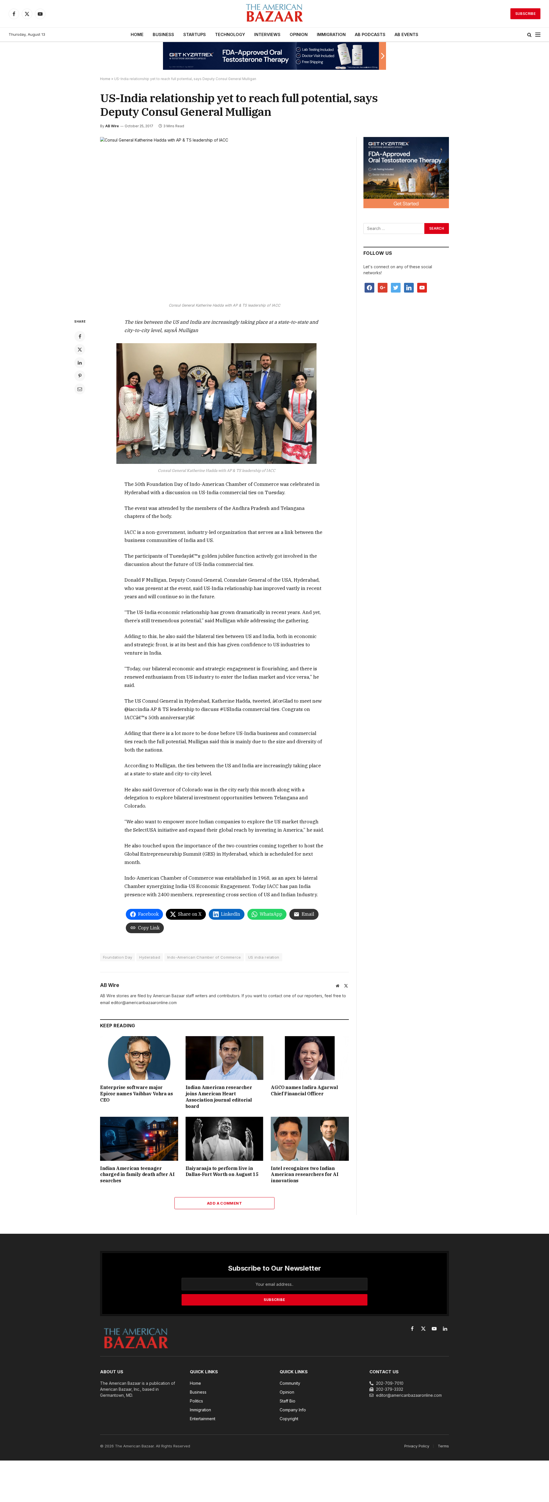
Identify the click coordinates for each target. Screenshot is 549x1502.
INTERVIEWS (267, 34)
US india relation (263, 957)
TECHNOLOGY (230, 34)
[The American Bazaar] (274, 14)
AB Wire (112, 126)
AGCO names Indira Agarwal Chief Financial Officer (304, 1090)
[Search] (529, 34)
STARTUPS (194, 34)
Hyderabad (149, 957)
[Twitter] (79, 349)
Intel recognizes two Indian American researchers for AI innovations (304, 1174)
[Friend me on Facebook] (369, 287)
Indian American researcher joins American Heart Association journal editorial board (219, 1096)
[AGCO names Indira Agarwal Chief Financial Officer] (310, 1058)
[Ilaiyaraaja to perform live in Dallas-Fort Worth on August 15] (225, 1139)
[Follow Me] (396, 287)
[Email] (79, 389)
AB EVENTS (406, 34)
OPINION (299, 34)
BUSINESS (163, 34)
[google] (382, 287)
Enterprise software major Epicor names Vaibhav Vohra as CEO (136, 1093)
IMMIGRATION (331, 34)
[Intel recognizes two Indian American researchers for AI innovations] (310, 1139)
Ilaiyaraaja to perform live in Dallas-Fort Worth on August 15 (222, 1171)
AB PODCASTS (370, 34)
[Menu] (537, 34)
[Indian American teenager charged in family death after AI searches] (139, 1139)
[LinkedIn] (79, 362)
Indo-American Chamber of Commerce (204, 957)
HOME (137, 34)
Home (105, 79)
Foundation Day (117, 957)
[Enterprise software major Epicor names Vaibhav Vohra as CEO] (139, 1058)
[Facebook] (79, 336)
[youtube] (422, 287)
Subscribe (525, 13)
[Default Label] (409, 287)
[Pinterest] (79, 375)
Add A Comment (224, 1203)
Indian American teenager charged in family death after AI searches (137, 1174)
